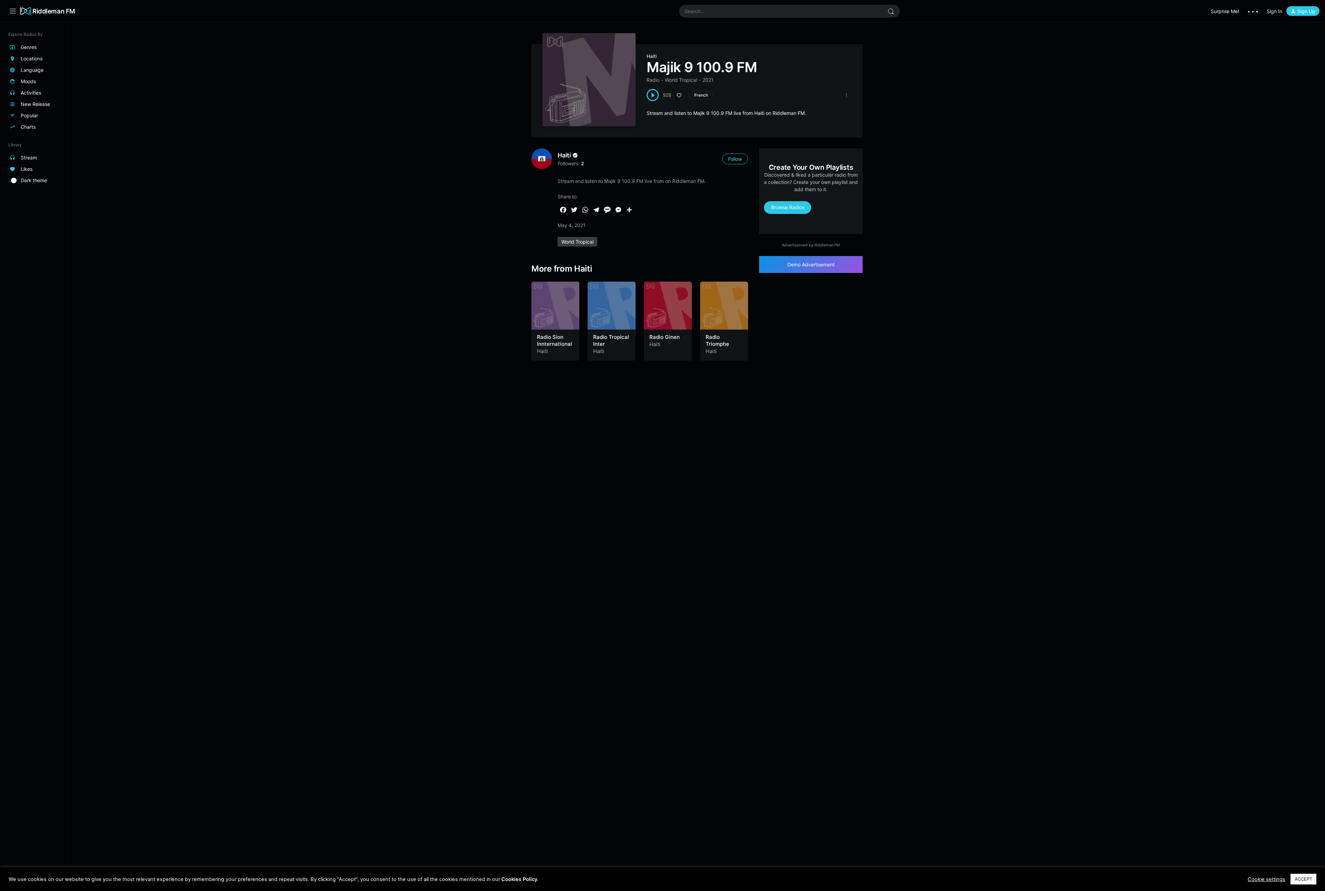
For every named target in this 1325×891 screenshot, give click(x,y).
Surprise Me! (1225, 11)
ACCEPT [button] (1303, 879)
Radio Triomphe (717, 340)
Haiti (652, 56)
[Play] (653, 95)
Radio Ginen (664, 337)
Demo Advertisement (811, 264)
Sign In (1274, 11)
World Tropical (681, 80)
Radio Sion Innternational (554, 340)
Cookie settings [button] (1266, 879)
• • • (1252, 11)
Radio (653, 80)
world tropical (577, 242)
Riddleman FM (53, 11)
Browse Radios (787, 207)
